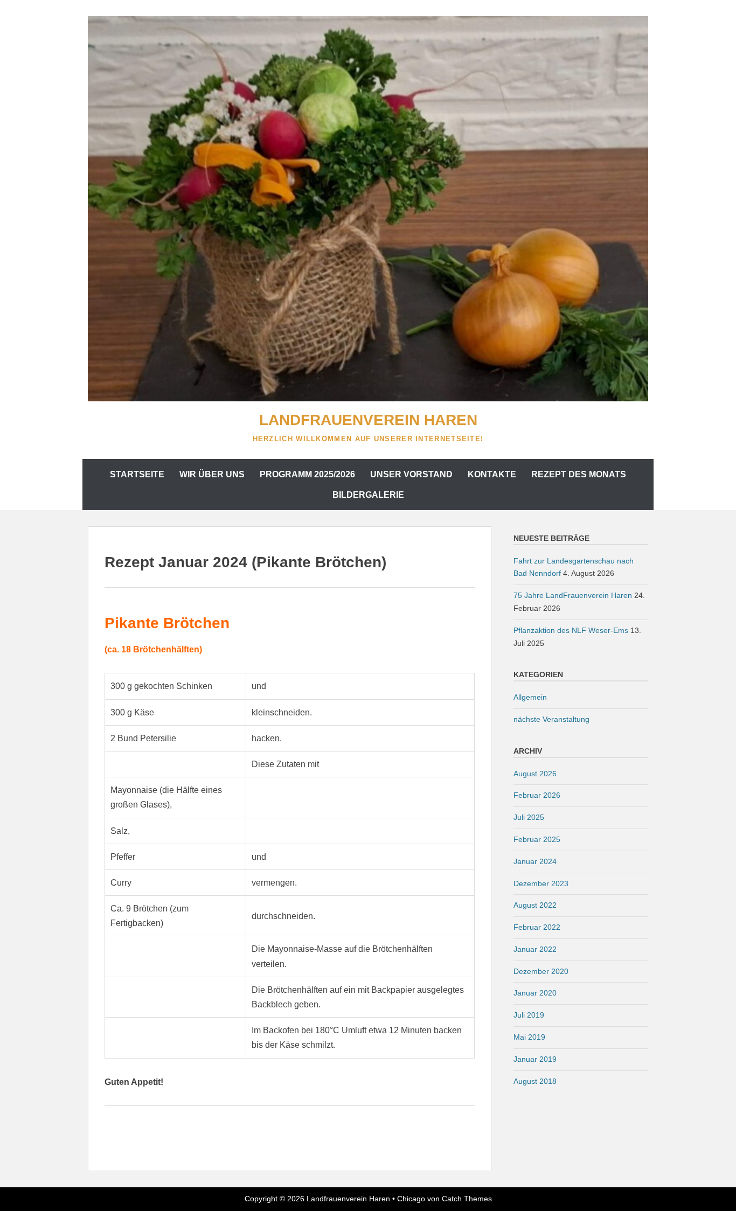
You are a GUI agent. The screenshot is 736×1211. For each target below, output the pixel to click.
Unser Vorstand (411, 474)
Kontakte (492, 474)
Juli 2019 (528, 1015)
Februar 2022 (536, 927)
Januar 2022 (535, 949)
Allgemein (530, 697)
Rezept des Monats (578, 474)
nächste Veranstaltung (551, 719)
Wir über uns (212, 474)
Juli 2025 (528, 817)
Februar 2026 (536, 795)
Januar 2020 (535, 993)
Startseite (137, 474)
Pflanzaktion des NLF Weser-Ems (570, 630)
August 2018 (535, 1081)
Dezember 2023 (540, 883)
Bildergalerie (368, 494)
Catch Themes (467, 1198)
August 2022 (535, 905)
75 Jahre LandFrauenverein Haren (572, 595)
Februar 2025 (536, 839)
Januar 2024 (535, 861)
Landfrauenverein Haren (368, 420)
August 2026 (535, 773)
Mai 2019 (529, 1037)
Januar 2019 (535, 1059)
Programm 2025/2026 (307, 474)
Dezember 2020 (540, 971)
